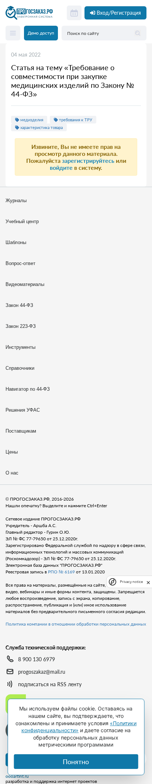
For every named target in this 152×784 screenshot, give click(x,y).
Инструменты (20, 347)
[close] (148, 582)
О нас (12, 473)
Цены (12, 452)
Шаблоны (16, 242)
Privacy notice (131, 582)
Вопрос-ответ (20, 263)
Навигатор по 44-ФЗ (28, 389)
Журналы (16, 200)
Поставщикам (21, 431)
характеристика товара (41, 127)
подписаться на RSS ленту (50, 684)
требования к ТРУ (75, 120)
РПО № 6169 (61, 571)
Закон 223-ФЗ (21, 326)
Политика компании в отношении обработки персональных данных (76, 624)
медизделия (31, 120)
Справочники (20, 368)
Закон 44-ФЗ (19, 305)
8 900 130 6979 (36, 659)
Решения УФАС (23, 410)
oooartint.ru (17, 776)
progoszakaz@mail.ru (41, 672)
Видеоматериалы (25, 284)
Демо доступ (41, 33)
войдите (61, 167)
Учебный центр (22, 221)
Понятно (76, 762)
